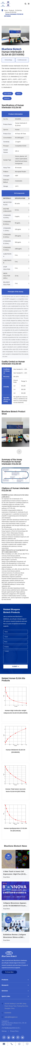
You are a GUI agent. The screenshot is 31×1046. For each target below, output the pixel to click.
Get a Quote (7, 93)
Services (5, 991)
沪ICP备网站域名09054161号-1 (11, 1028)
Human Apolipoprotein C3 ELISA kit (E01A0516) (15, 829)
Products (11, 10)
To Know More (9, 972)
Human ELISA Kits (10, 12)
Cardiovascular (22, 60)
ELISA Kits (18, 10)
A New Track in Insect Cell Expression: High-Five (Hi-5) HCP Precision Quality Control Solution (15, 873)
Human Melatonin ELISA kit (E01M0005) (15, 751)
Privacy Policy (14, 1031)
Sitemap (4, 1031)
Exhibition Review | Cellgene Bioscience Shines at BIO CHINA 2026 (14, 936)
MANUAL (7, 98)
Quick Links (6, 996)
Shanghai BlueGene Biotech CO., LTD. (13, 1023)
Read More (6, 877)
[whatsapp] (19, 1044)
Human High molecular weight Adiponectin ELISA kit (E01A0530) (15, 712)
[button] (19, 451)
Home (6, 10)
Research (5, 985)
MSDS (19, 93)
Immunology (8, 60)
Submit (15, 666)
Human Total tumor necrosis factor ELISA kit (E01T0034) (15, 790)
